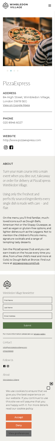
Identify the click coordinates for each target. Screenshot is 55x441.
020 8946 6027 (13, 122)
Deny (19, 425)
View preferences (19, 433)
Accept (19, 417)
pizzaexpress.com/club (26, 263)
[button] (48, 388)
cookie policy (25, 408)
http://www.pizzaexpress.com (22, 140)
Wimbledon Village (11, 380)
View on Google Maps (16, 105)
